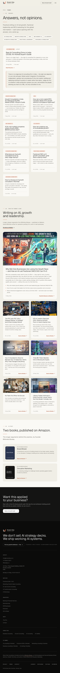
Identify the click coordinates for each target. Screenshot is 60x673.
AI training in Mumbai (25, 646)
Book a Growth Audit (46, 2)
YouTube (47, 664)
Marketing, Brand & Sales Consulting (11, 584)
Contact (5, 622)
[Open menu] (55, 2)
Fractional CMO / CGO (8, 581)
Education (5, 608)
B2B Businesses (6, 606)
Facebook (54, 664)
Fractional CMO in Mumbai (23, 643)
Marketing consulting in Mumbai (39, 643)
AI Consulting (29, 633)
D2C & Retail (6, 611)
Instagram (40, 664)
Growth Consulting (19, 633)
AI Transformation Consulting (10, 589)
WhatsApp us (6, 562)
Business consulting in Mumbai (10, 646)
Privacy (5, 664)
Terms (11, 664)
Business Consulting (8, 633)
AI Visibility (37, 633)
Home (4, 10)
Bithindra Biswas (28, 655)
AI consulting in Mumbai (8, 643)
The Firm (5, 620)
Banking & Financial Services (10, 600)
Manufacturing (6, 603)
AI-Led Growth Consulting (9, 586)
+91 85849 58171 (7, 560)
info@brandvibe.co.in (8, 558)
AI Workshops (6, 592)
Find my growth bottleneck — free (13, 544)
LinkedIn (33, 664)
